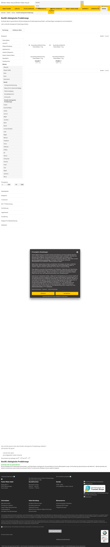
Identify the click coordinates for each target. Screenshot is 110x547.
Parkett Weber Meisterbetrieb (9, 507)
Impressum (67, 539)
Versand (25, 546)
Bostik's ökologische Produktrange (10, 100)
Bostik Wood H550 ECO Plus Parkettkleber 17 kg (38, 57)
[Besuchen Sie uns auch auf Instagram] (2, 544)
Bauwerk (6, 67)
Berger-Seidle (7, 70)
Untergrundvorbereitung (10, 85)
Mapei (5, 134)
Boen (5, 73)
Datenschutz (61, 539)
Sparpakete (5, 58)
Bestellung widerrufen (34, 505)
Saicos (5, 155)
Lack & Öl (4, 43)
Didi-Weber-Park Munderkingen (9, 511)
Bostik (5, 82)
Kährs (5, 122)
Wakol (5, 170)
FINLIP (5, 116)
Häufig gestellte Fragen (62, 505)
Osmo (5, 143)
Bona (5, 76)
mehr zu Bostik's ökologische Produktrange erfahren (15, 24)
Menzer (6, 137)
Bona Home (7, 79)
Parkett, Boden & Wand (8, 55)
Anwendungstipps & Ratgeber (64, 503)
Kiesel (5, 125)
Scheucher (6, 158)
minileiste (6, 140)
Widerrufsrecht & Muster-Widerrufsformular (40, 509)
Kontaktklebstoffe (9, 94)
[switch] (104, 541)
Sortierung (5, 30)
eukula (5, 110)
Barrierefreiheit (33, 511)
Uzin (5, 167)
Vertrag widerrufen (55, 531)
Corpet (5, 104)
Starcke (6, 161)
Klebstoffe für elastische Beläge (12, 88)
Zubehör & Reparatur (7, 52)
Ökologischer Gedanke (7, 505)
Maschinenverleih (5, 503)
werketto (6, 173)
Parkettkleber (6, 40)
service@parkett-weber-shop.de (12, 455)
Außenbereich (6, 49)
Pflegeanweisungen (61, 507)
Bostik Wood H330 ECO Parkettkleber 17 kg (58, 57)
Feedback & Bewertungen (35, 503)
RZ (4, 152)
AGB (57, 539)
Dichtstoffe (7, 97)
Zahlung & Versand (33, 507)
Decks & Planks (8, 107)
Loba (5, 131)
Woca (5, 176)
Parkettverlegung (8, 91)
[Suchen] (82, 2)
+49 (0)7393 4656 (8, 453)
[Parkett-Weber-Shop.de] (14, 2)
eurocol (6, 113)
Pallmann (6, 146)
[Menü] (107, 531)
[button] (38, 46)
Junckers (6, 119)
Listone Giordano (8, 128)
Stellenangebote (5, 509)
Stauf (5, 164)
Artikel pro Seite (17, 30)
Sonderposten (6, 61)
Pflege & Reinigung (7, 46)
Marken (4, 64)
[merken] (44, 39)
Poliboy (5, 149)
